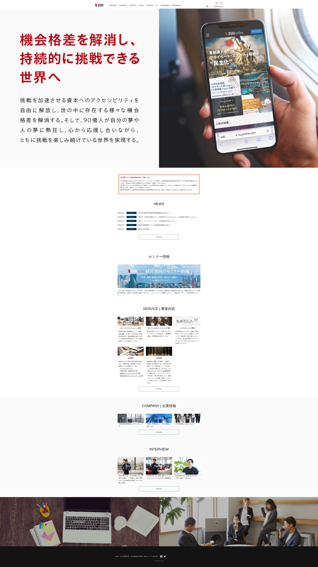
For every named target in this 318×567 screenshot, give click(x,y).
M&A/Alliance (176, 5)
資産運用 (159, 358)
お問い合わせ (218, 6)
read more (159, 237)
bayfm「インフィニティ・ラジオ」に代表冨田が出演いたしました (157, 221)
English (221, 2)
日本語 (216, 2)
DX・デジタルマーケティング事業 (159, 328)
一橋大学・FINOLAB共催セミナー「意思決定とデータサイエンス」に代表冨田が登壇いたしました (167, 217)
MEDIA (117, 556)
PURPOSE (112, 5)
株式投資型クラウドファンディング (130, 376)
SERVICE (133, 5)
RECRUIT (149, 5)
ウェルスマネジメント (126, 368)
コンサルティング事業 (187, 328)
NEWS (141, 5)
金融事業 (131, 358)
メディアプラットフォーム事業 (130, 328)
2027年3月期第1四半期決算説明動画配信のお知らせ (153, 213)
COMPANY (123, 5)
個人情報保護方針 (125, 556)
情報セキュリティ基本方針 (151, 556)
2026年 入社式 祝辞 (143, 229)
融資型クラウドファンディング (129, 373)
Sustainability (164, 5)
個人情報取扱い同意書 (136, 556)
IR (157, 5)
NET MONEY (132, 336)
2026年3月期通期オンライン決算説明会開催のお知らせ (154, 225)
